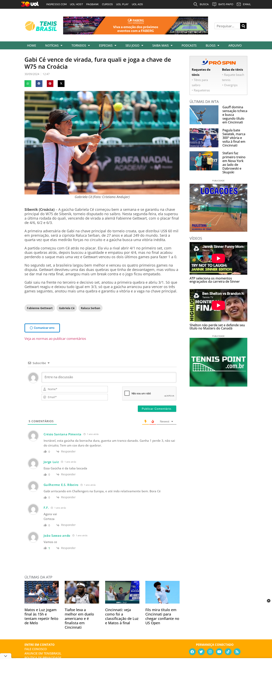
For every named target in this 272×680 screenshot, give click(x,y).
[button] (27, 83)
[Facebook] (192, 651)
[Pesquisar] (243, 26)
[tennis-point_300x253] (218, 385)
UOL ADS (137, 4)
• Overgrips (230, 85)
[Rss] (237, 651)
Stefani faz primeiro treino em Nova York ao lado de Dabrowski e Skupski (234, 162)
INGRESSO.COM (56, 4)
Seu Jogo (132, 45)
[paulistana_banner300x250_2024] (218, 230)
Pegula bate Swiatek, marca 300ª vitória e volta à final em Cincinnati (233, 138)
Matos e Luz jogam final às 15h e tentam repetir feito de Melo (41, 616)
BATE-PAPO (225, 4)
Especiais (106, 45)
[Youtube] (219, 651)
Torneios (78, 45)
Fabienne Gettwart (40, 308)
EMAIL (247, 4)
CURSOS (107, 4)
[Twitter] (201, 651)
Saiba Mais (160, 45)
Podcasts (189, 45)
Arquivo (235, 45)
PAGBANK (92, 4)
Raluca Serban (90, 308)
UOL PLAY (122, 4)
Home (31, 45)
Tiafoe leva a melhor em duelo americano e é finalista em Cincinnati (79, 618)
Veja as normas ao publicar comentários (55, 338)
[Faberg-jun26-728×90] (135, 33)
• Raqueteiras (201, 90)
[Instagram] (210, 651)
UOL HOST (76, 4)
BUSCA (204, 4)
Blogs (210, 45)
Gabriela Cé (66, 308)
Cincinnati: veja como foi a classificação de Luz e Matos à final (122, 616)
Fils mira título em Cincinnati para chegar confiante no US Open (162, 616)
